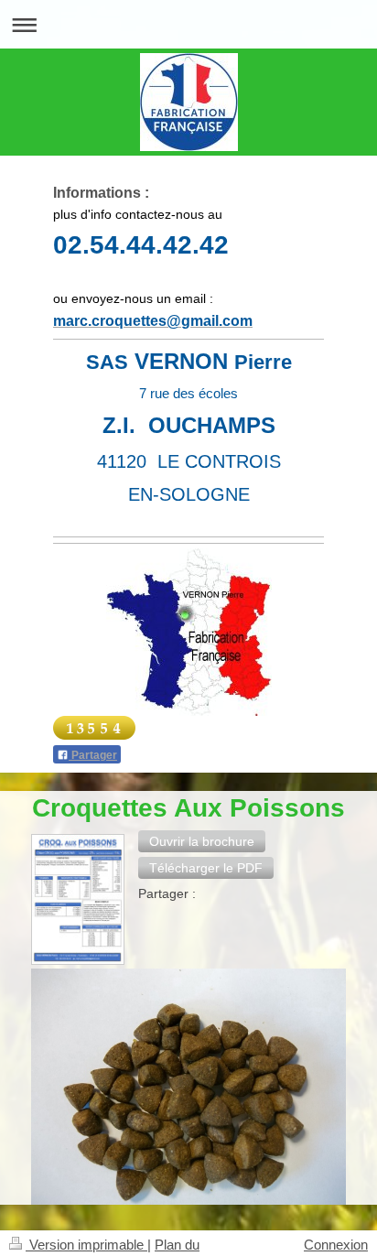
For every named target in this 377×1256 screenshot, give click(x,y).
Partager (93, 755)
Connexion (336, 1244)
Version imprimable (86, 1244)
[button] (201, 841)
